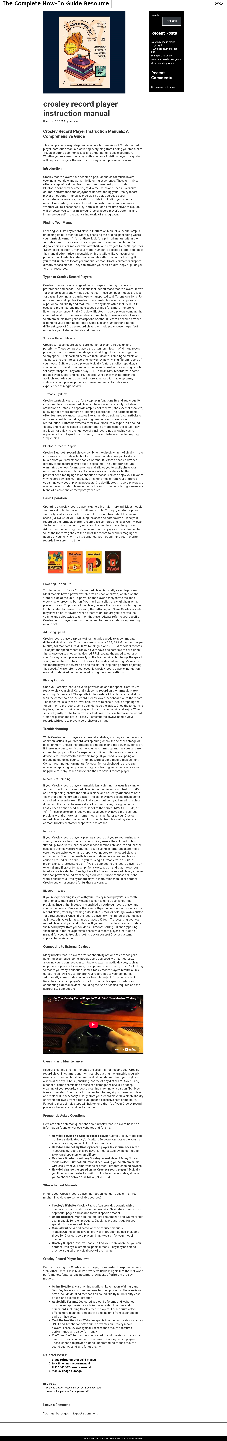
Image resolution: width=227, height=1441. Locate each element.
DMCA (219, 3)
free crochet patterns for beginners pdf (67, 1391)
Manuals (51, 1384)
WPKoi (140, 1438)
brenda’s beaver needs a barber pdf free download (73, 1387)
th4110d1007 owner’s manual (71, 1367)
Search (155, 15)
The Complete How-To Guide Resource (56, 3)
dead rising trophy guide (163, 63)
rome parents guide (161, 55)
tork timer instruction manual (71, 1363)
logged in (66, 1413)
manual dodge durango (67, 1371)
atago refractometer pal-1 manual (74, 1359)
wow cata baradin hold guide (166, 59)
